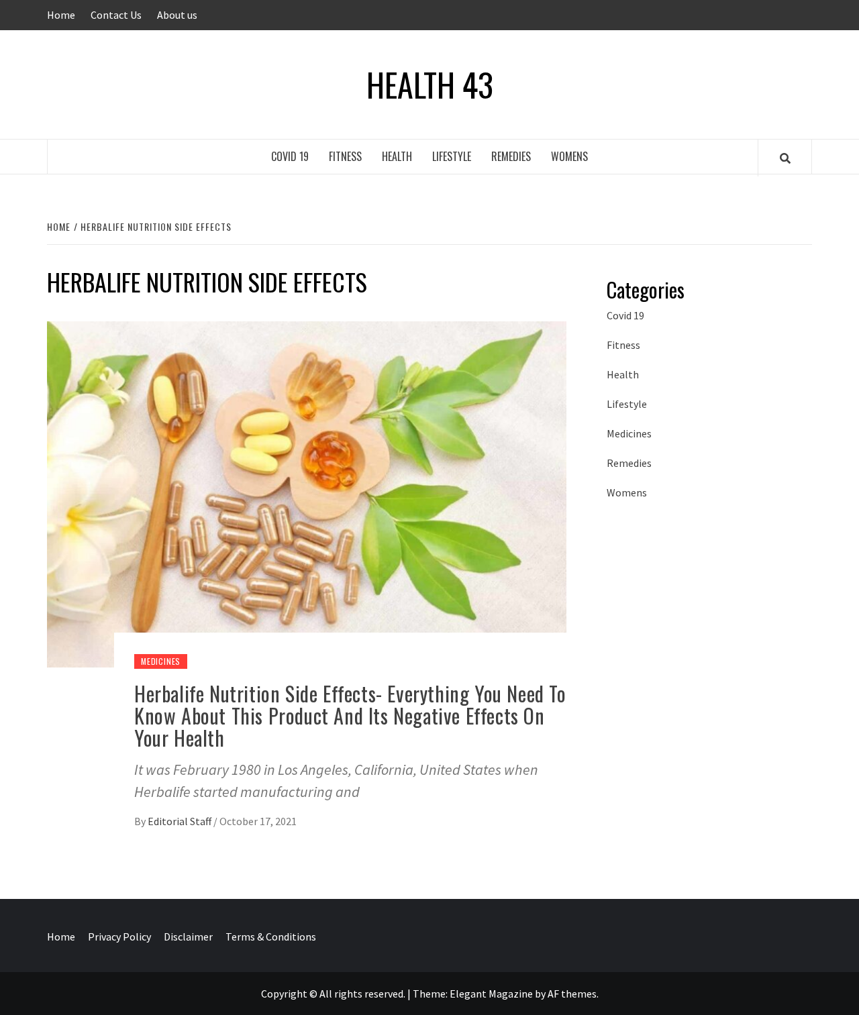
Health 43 (429, 84)
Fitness (345, 156)
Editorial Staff (180, 821)
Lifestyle (451, 156)
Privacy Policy (119, 936)
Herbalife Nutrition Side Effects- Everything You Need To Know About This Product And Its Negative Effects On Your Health (350, 715)
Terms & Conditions (270, 936)
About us (177, 14)
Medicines (161, 661)
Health (397, 156)
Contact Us (116, 14)
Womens (569, 156)
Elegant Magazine (491, 993)
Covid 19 (290, 156)
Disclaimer (188, 936)
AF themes (572, 993)
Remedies (511, 156)
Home (61, 14)
